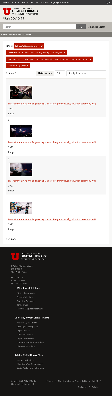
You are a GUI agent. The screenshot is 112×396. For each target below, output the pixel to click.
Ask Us (25, 2)
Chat (35, 2)
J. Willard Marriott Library (22, 266)
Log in (108, 2)
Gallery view (46, 73)
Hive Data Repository (26, 346)
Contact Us (18, 277)
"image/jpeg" (17, 66)
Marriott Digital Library (27, 322)
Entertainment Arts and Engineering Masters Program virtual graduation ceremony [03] (52, 180)
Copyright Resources (26, 301)
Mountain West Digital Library (30, 364)
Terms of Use (22, 304)
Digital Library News (25, 338)
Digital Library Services (26, 293)
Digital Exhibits (23, 330)
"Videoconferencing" (28, 46)
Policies (95, 387)
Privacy (50, 381)
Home (6, 2)
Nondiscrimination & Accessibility (72, 381)
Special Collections (25, 297)
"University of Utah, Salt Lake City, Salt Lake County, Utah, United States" (49, 59)
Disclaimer (82, 387)
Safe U (95, 381)
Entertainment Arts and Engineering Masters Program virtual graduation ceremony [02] (52, 142)
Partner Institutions (25, 360)
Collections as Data (25, 334)
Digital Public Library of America (30, 368)
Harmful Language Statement (55, 2)
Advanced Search (97, 26)
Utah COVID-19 (13, 18)
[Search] (81, 26)
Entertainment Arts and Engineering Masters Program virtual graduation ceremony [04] (52, 219)
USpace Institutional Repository (30, 342)
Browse (15, 2)
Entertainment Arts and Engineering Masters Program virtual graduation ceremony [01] (52, 103)
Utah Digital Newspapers (27, 326)
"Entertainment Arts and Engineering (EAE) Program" (36, 52)
